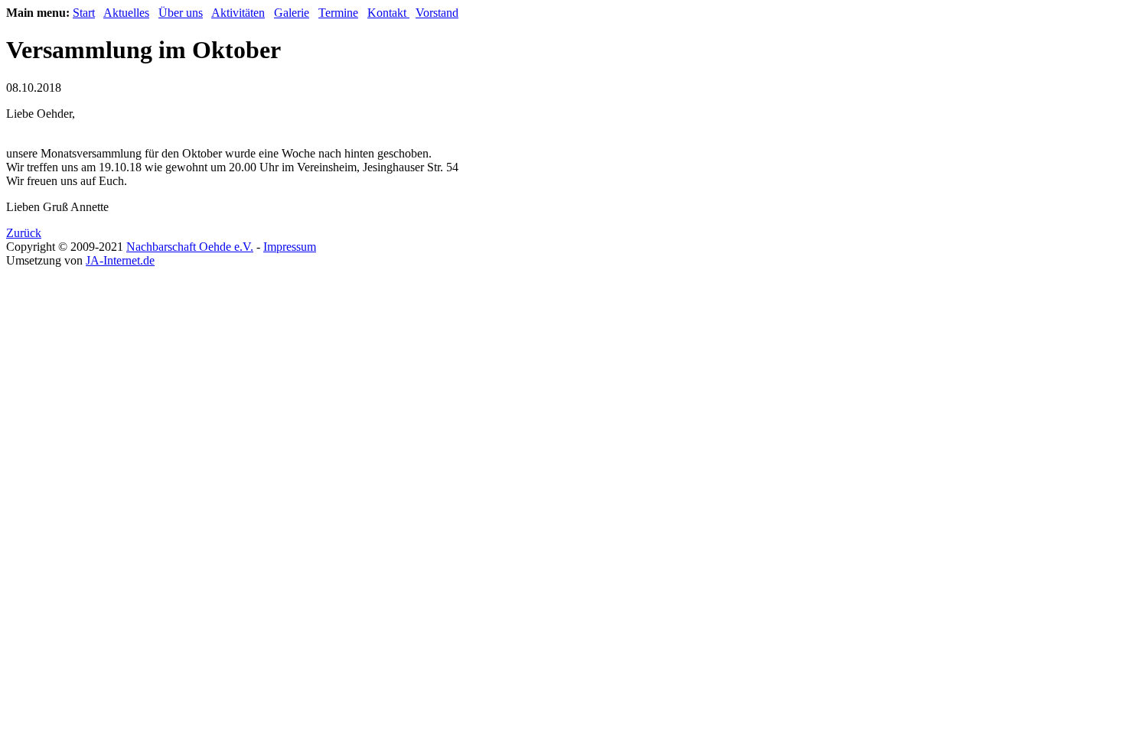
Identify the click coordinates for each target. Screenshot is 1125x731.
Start (84, 12)
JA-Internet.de (120, 260)
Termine (338, 12)
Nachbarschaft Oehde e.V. (189, 246)
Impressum (289, 246)
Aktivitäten (238, 12)
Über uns (180, 12)
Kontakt (388, 12)
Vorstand (437, 12)
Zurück (23, 232)
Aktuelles (126, 12)
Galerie (291, 12)
